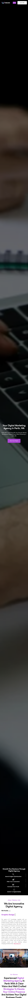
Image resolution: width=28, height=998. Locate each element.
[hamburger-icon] (14, 3)
